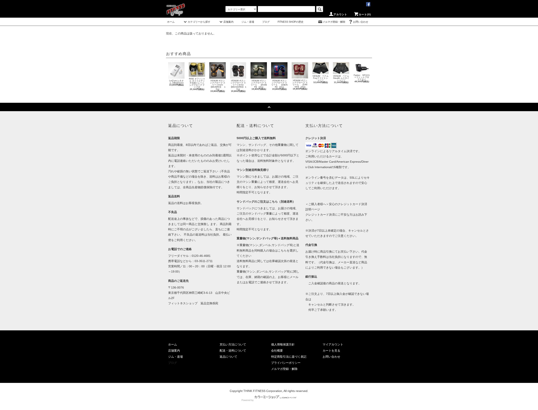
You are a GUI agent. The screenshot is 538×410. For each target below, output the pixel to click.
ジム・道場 (247, 21)
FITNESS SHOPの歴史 (290, 21)
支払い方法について (233, 344)
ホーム (171, 21)
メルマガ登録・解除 (334, 21)
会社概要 (277, 350)
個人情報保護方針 (283, 344)
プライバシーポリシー (286, 362)
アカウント (340, 14)
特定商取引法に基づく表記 (288, 356)
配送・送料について (233, 350)
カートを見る (331, 350)
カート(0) (365, 14)
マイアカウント (333, 344)
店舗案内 (228, 21)
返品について (228, 356)
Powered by (247, 400)
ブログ (266, 21)
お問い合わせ (360, 21)
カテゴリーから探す (199, 21)
